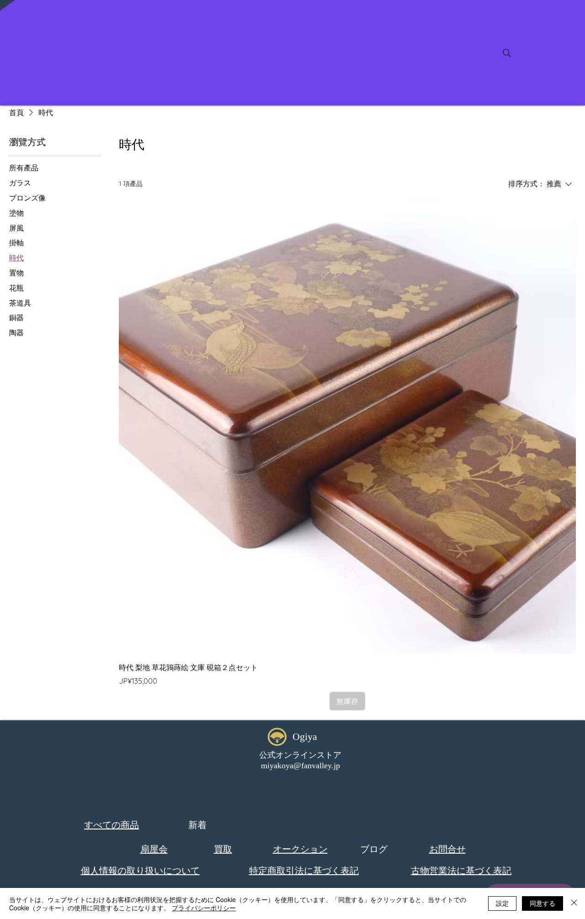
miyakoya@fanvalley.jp (300, 765)
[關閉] (574, 903)
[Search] (506, 53)
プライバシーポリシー (204, 907)
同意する (542, 903)
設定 (502, 903)
